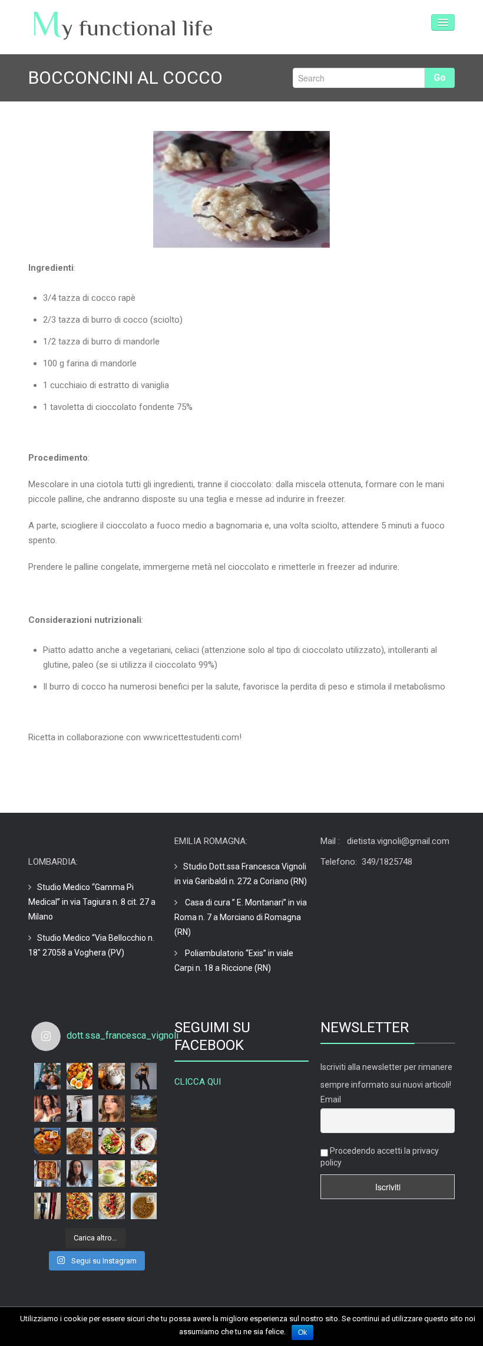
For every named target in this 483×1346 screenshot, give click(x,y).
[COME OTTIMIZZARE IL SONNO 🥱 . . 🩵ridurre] (47, 1173)
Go (440, 77)
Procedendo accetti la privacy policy (379, 1156)
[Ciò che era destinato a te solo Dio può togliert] (47, 1076)
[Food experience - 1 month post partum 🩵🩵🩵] (47, 1141)
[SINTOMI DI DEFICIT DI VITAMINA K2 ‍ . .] (47, 1108)
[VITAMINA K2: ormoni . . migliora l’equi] (111, 1076)
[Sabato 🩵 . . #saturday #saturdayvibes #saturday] (80, 1141)
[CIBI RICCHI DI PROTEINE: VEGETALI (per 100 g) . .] (111, 1141)
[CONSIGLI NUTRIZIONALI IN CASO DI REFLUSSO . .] (111, 1206)
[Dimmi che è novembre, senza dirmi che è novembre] (144, 1206)
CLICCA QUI (197, 1081)
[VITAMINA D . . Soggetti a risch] (80, 1108)
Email (330, 1099)
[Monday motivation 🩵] (80, 1173)
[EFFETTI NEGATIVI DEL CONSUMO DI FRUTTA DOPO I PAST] (144, 1173)
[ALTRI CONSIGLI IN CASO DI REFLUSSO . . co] (80, 1206)
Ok (302, 1332)
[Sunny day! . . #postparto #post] (47, 1206)
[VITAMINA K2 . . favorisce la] (80, 1076)
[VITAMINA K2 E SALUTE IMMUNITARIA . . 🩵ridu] (144, 1076)
